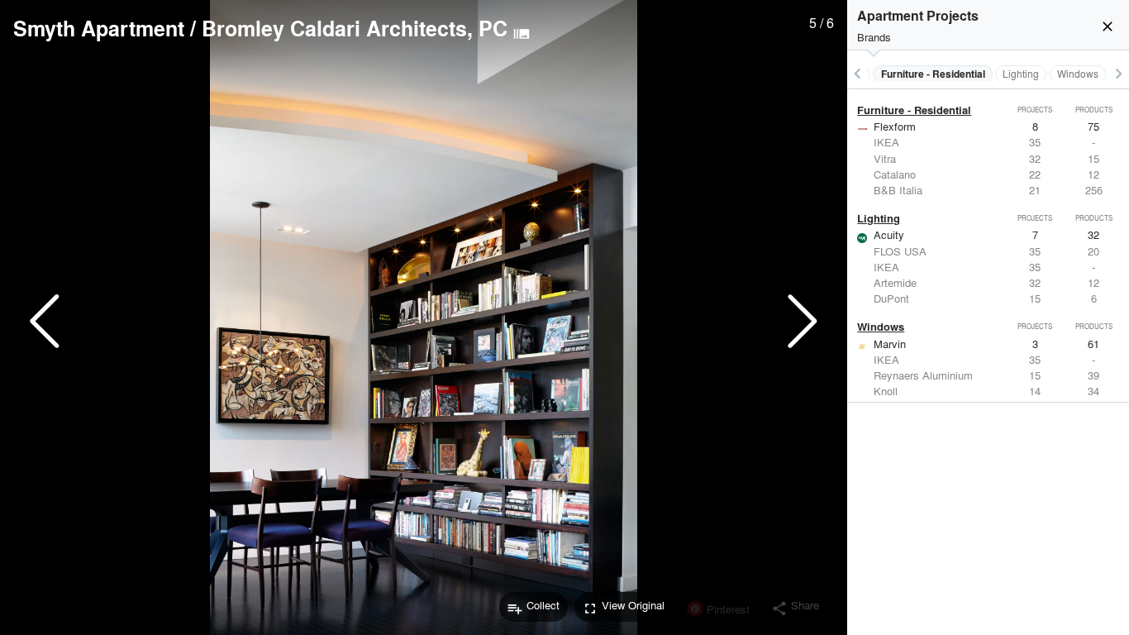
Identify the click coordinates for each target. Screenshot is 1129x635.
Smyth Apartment (98, 28)
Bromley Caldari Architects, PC (354, 28)
